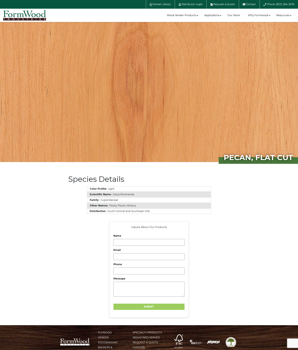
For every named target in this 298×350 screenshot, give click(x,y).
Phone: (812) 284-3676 (280, 4)
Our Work (233, 15)
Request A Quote (145, 342)
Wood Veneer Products (181, 15)
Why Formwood (258, 15)
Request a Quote (224, 4)
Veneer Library (161, 4)
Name (117, 235)
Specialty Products (147, 332)
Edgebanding (108, 342)
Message (119, 278)
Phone (117, 264)
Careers (139, 347)
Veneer (103, 337)
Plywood (105, 332)
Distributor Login (192, 4)
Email (117, 250)
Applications (211, 15)
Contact (250, 4)
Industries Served (146, 337)
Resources (282, 15)
